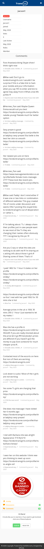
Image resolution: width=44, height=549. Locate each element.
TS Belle (7, 165)
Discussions (10, 505)
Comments (10, 509)
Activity (8, 501)
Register (26, 525)
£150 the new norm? (12, 400)
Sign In (16, 525)
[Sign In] (41, 2)
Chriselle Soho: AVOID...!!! (13, 69)
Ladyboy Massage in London (14, 365)
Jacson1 (35, 69)
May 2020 (6, 71)
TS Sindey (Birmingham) (13, 286)
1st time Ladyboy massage (14, 121)
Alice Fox (8, 303)
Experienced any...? (11, 216)
